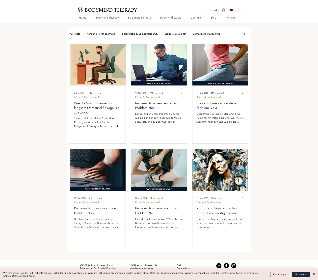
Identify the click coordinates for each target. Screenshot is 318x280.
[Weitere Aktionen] (121, 93)
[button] (198, 17)
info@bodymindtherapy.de (143, 264)
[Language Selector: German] (234, 10)
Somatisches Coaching (206, 33)
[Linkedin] (218, 265)
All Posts (75, 33)
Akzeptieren (301, 274)
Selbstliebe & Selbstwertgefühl (140, 33)
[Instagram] (233, 265)
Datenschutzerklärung (23, 276)
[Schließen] (314, 274)
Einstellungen (280, 274)
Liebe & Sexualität (175, 33)
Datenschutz (183, 268)
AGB (179, 264)
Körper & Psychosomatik (101, 33)
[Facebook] (226, 265)
